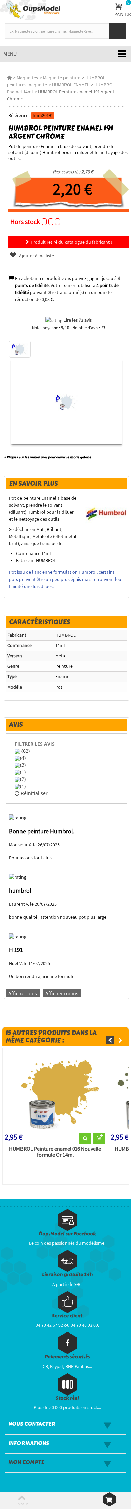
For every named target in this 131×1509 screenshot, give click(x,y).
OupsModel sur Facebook (67, 1233)
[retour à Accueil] (9, 77)
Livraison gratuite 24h (67, 1274)
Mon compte (26, 1462)
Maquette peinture (61, 77)
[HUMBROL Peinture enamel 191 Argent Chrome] (20, 349)
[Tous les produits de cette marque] (106, 512)
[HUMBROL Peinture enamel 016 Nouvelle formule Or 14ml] (55, 1091)
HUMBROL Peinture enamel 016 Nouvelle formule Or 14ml (55, 1152)
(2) (23, 779)
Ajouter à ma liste (36, 256)
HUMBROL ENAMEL (70, 85)
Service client (67, 1315)
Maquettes (27, 77)
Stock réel (67, 1398)
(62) (25, 751)
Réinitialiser (33, 793)
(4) (23, 758)
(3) (23, 765)
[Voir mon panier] (109, 1499)
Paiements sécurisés (67, 1356)
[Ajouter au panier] (99, 1138)
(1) (23, 772)
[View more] (85, 1138)
